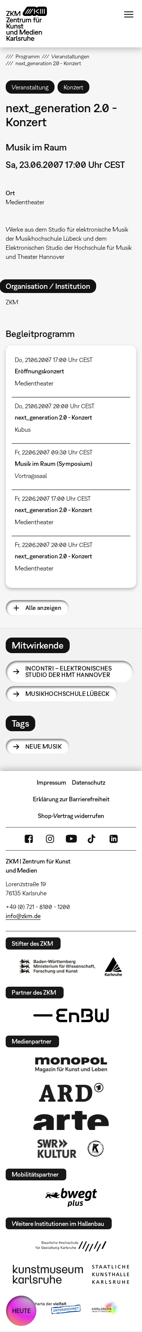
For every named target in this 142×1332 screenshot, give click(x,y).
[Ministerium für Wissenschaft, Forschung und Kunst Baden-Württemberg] (57, 966)
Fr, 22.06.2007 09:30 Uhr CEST (54, 452)
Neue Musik (43, 746)
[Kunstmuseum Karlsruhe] (48, 1274)
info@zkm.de (23, 915)
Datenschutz (88, 782)
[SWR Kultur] (57, 1148)
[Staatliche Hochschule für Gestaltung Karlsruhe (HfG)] (71, 1246)
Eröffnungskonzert (39, 371)
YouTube (71, 839)
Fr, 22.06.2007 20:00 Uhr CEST (54, 544)
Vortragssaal (31, 475)
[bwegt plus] (71, 1197)
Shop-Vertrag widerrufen (71, 815)
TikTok (92, 839)
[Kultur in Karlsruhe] (95, 1148)
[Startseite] (32, 23)
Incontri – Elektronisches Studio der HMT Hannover (68, 672)
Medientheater (25, 202)
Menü (128, 14)
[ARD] (71, 1092)
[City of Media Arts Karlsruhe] (105, 1308)
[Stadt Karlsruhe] (113, 966)
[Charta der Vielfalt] (51, 1308)
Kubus (23, 429)
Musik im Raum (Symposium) (53, 463)
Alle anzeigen (43, 607)
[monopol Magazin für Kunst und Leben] (71, 1064)
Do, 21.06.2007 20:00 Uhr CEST (55, 406)
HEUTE (21, 1310)
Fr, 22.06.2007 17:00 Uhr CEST (53, 498)
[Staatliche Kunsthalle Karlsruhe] (110, 1274)
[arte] (71, 1120)
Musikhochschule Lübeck (67, 693)
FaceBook (28, 839)
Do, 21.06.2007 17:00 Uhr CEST (54, 359)
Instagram (50, 839)
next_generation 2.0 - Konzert (53, 417)
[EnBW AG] (71, 1015)
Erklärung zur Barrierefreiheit (71, 799)
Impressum (51, 782)
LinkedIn (113, 839)
